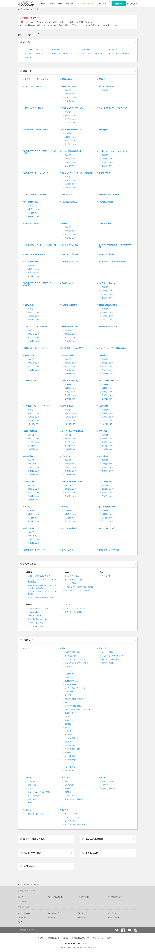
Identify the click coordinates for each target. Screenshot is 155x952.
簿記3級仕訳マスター (107, 86)
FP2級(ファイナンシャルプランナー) (113, 151)
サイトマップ (52, 917)
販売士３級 (103, 431)
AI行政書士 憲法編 (31, 223)
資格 (63, 648)
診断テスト (106, 785)
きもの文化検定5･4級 (107, 507)
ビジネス (27, 777)
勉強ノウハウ (104, 648)
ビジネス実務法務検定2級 (71, 151)
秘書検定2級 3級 (30, 431)
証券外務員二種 (67, 406)
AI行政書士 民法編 (106, 202)
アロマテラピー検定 (72, 749)
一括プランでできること (63, 54)
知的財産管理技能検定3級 (71, 130)
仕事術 (30, 788)
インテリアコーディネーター (76, 688)
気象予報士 (69, 666)
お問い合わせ (29, 866)
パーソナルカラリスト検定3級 (35, 326)
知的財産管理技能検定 (73, 652)
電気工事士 (69, 695)
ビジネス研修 (33, 781)
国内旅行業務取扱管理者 (108, 305)
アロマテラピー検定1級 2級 (72, 481)
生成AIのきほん (67, 194)
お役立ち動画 (29, 564)
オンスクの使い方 (53, 913)
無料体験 (118, 4)
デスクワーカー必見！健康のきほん (112, 348)
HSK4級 (65, 223)
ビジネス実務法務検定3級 (108, 381)
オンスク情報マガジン (115, 897)
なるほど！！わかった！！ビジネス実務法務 (42, 593)
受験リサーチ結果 (108, 788)
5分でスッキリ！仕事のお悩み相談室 (79, 587)
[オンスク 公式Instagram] (135, 930)
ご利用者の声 (70, 374)
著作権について (98, 938)
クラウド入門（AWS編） (74, 612)
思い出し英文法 (108, 576)
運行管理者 (69, 674)
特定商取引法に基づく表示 (80, 938)
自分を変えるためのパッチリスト (114, 656)
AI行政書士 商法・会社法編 (109, 194)
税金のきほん (104, 130)
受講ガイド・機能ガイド (120, 54)
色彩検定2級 (103, 456)
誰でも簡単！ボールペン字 (34, 550)
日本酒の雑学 (70, 785)
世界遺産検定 (70, 760)
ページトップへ (149, 946)
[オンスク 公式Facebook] (123, 930)
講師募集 (110, 938)
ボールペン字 (70, 788)
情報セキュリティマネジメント (73, 108)
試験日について (71, 94)
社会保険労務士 (67, 355)
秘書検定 (68, 731)
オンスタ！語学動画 (72, 817)
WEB (29, 803)
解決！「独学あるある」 (35, 839)
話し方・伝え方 (33, 796)
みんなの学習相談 (94, 839)
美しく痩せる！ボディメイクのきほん (113, 108)
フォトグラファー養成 (70, 245)
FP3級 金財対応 (105, 223)
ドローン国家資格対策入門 (34, 254)
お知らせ (27, 810)
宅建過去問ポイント (32, 381)
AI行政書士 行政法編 (69, 202)
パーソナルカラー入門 (36, 615)
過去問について (71, 101)
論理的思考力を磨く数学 (108, 326)
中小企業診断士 (71, 656)
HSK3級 (27, 507)
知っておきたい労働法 (36, 626)
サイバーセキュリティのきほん (36, 79)
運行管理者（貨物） (69, 86)
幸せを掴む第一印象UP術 (37, 619)
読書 (66, 781)
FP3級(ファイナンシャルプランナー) (38, 406)
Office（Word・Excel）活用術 (39, 792)
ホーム (26, 42)
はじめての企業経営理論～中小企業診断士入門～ (114, 246)
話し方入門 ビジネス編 (73, 580)
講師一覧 (57, 50)
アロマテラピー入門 (35, 623)
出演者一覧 (86, 50)
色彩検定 (68, 735)
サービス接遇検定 (71, 738)
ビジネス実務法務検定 (73, 706)
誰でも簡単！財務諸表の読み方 (36, 130)
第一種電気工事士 (31, 202)
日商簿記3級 (103, 406)
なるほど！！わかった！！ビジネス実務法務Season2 (42, 581)
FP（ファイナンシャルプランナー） (78, 709)
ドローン (68, 670)
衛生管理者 (28, 456)
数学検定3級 (29, 528)
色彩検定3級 (29, 481)
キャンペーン (29, 648)
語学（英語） (33, 799)
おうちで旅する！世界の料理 (35, 194)
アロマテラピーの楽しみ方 (38, 608)
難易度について (71, 97)
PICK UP (102, 777)
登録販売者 (28, 305)
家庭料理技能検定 (71, 681)
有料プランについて (85, 4)
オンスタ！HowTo (71, 814)
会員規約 (65, 938)
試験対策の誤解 (108, 663)
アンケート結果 (108, 781)
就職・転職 (32, 785)
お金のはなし (33, 612)
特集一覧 (28, 57)
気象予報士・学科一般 (107, 283)
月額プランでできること (34, 54)
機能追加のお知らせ (35, 814)
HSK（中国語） (71, 767)
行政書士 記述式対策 (69, 305)
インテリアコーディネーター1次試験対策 (77, 173)
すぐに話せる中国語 (69, 528)
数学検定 (68, 752)
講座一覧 (61, 4)
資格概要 (68, 90)
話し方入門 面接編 (72, 576)
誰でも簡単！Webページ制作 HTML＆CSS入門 (38, 284)
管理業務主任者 (71, 684)
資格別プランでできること (92, 54)
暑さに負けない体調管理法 (75, 799)
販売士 (67, 727)
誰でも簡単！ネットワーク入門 (36, 173)
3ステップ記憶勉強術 (32, 86)
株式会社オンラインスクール (67, 947)
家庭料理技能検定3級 (70, 326)
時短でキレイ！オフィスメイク (36, 348)
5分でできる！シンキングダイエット (79, 590)
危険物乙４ (66, 456)
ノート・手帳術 (108, 652)
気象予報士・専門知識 (70, 254)
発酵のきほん (67, 79)
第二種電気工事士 (31, 262)
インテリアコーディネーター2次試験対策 (40, 245)
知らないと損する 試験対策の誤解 (41, 597)
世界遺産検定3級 (105, 481)
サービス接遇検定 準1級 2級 (72, 431)
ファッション (70, 796)
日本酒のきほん (67, 283)
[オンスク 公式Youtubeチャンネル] (129, 930)
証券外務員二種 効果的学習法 (39, 576)
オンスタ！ (66, 810)
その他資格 (69, 770)
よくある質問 (91, 853)
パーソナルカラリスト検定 (75, 659)
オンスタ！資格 (71, 821)
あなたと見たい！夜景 (107, 528)
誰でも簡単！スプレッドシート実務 (112, 262)
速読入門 (102, 79)
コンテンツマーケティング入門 (76, 608)
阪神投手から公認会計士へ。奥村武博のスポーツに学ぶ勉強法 (42, 587)
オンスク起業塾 (71, 583)
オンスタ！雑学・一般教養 (75, 824)
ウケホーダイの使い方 (47, 4)
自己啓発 (68, 792)
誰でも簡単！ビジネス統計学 (73, 348)
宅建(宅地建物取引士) (70, 381)
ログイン (102, 4)
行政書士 (102, 355)
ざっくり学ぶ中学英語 (107, 254)
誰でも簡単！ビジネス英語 (109, 550)
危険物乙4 (68, 724)
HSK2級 (65, 507)
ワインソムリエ (67, 550)
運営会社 (41, 938)
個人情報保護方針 (53, 938)
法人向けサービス (32, 853)
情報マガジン (71, 4)
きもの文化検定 (71, 756)
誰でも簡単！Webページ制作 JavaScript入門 (39, 152)
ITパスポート (29, 355)
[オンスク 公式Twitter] (116, 930)
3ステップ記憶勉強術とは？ (112, 659)
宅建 (66, 702)
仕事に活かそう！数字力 (33, 108)
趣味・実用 (66, 777)
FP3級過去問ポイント (70, 262)
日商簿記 (68, 717)
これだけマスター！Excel (108, 173)
